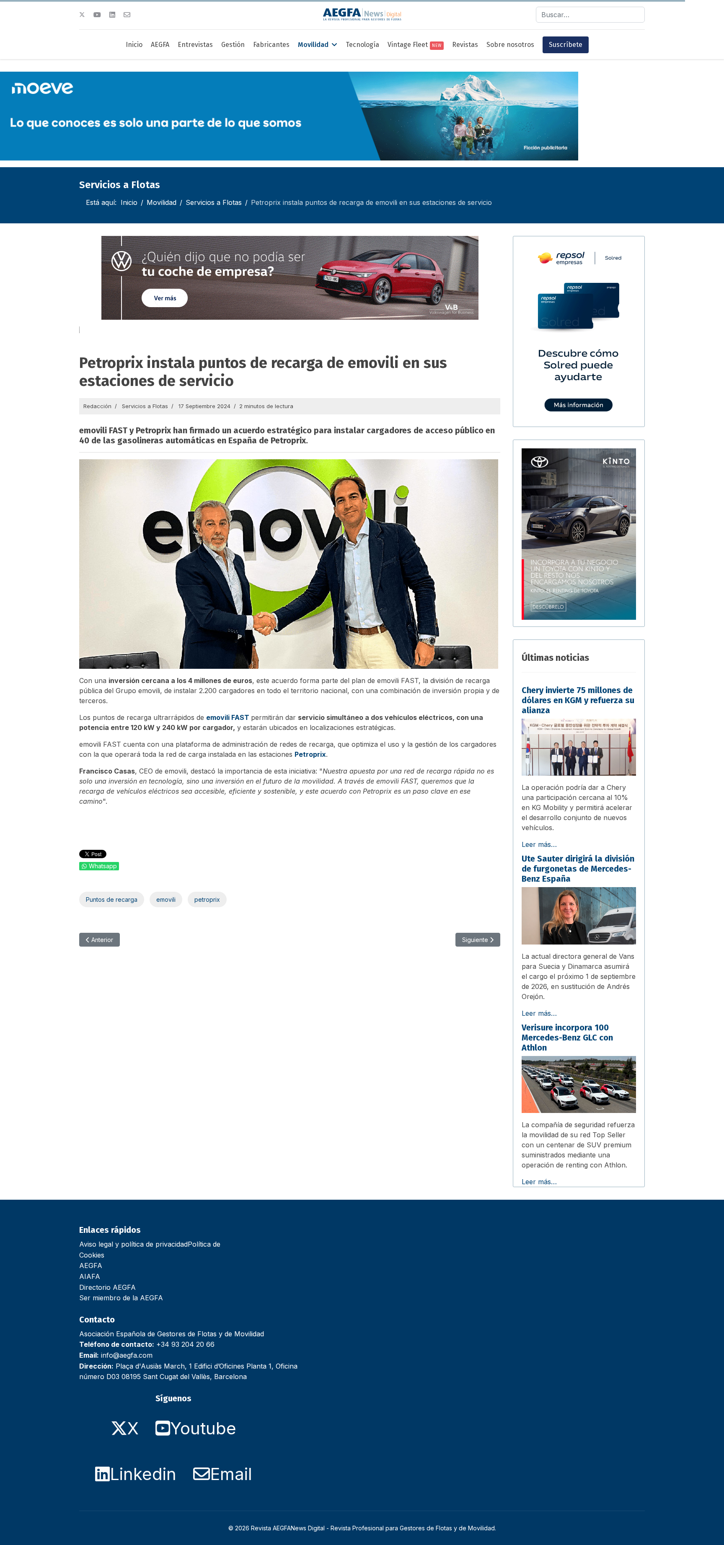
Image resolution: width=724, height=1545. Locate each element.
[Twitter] (82, 14)
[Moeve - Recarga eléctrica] (289, 116)
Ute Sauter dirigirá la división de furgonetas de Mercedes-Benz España (578, 869)
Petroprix (310, 754)
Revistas (465, 45)
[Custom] (127, 14)
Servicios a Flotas (145, 406)
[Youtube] (97, 14)
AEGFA (160, 45)
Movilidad (313, 45)
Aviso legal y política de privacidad (133, 1244)
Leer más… (539, 844)
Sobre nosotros (510, 45)
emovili (166, 899)
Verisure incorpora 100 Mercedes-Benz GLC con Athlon (567, 1037)
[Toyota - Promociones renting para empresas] (579, 534)
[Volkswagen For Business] (289, 278)
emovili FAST (227, 717)
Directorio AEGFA (107, 1287)
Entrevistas (195, 45)
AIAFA (89, 1276)
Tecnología (362, 45)
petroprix (207, 899)
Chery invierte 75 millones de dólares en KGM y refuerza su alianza (578, 700)
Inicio (134, 45)
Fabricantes (271, 45)
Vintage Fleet (415, 45)
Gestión (233, 45)
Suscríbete (565, 45)
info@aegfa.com (127, 1355)
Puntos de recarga (111, 899)
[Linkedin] (112, 14)
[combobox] (590, 15)
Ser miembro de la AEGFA (121, 1298)
